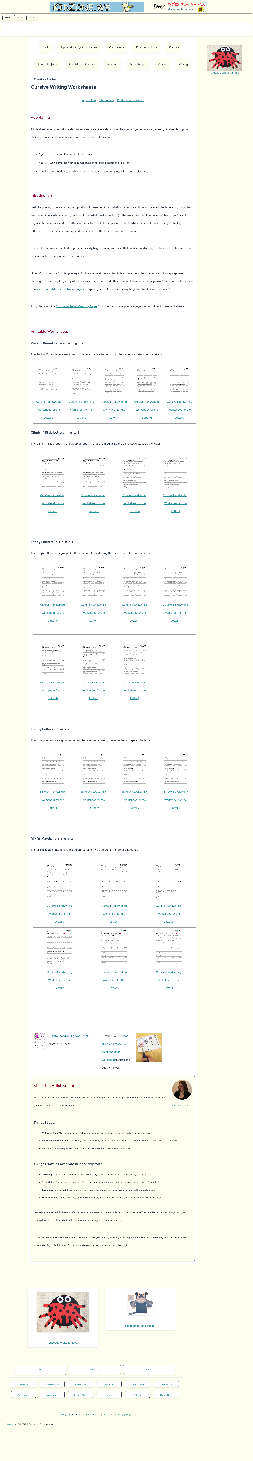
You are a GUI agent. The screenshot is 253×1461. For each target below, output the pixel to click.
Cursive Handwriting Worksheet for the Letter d (81, 409)
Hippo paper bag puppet (140, 1325)
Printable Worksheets (130, 100)
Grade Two (109, 1384)
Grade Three (138, 1384)
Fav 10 (19, 18)
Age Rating (89, 100)
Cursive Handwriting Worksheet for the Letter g (114, 409)
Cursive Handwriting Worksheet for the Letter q (147, 409)
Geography (23, 1395)
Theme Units (166, 1395)
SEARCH (149, 1369)
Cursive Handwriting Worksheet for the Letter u (93, 503)
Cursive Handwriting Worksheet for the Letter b (52, 690)
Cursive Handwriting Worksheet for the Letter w (134, 503)
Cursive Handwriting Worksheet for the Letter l (93, 612)
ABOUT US (94, 1369)
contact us (91, 1414)
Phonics (174, 47)
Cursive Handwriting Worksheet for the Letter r (114, 913)
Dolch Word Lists (146, 47)
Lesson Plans (80, 1395)
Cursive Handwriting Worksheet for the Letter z (168, 980)
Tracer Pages (138, 64)
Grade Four (166, 1384)
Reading (112, 64)
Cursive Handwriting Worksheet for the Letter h (134, 612)
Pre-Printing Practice (82, 64)
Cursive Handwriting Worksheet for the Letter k (175, 612)
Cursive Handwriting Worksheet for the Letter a (48, 409)
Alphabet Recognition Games (79, 47)
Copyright (11, 1424)
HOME (7, 18)
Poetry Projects (47, 64)
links (79, 1414)
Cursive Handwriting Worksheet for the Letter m (93, 799)
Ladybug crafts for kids (224, 72)
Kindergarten (52, 1384)
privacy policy (123, 1414)
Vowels (162, 64)
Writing (183, 64)
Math (109, 1395)
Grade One (80, 1384)
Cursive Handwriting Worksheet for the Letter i (52, 503)
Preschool (24, 1384)
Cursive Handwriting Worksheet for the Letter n (52, 799)
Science (138, 1395)
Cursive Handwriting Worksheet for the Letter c (179, 409)
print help (106, 1414)
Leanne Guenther (180, 1105)
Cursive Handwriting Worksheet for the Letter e (52, 612)
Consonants (116, 47)
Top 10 (31, 18)
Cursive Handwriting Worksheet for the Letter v (134, 799)
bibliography (66, 1414)
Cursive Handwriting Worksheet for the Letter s (168, 913)
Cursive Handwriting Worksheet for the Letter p (59, 913)
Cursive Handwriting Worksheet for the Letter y (114, 980)
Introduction (106, 100)
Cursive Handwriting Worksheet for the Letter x (175, 799)
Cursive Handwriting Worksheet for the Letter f (93, 690)
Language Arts (52, 1395)
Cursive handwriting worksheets (69, 1036)
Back (46, 47)
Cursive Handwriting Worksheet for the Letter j (134, 690)
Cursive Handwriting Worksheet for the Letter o (59, 980)
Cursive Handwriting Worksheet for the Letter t (175, 503)
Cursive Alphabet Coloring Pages (76, 306)
